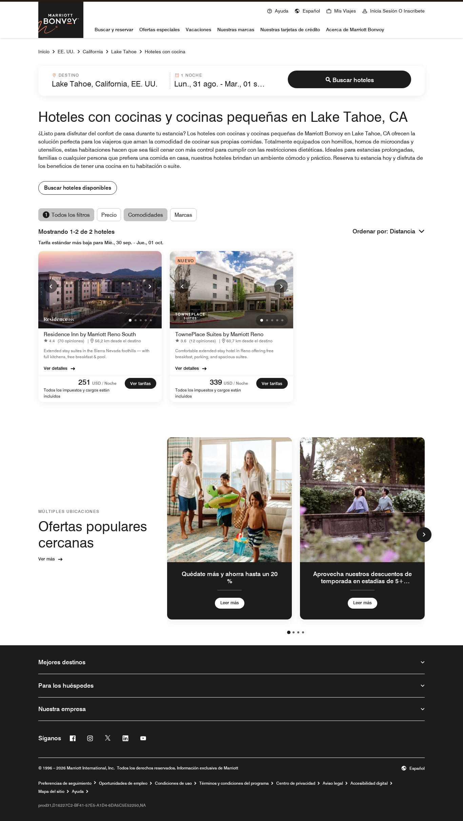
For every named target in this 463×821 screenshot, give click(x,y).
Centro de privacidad (295, 783)
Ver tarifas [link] (140, 383)
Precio (109, 215)
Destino (69, 75)
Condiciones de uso (173, 783)
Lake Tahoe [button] (124, 51)
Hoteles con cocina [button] (165, 51)
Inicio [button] (43, 51)
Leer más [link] (229, 602)
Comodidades (145, 215)
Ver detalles (55, 368)
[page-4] (303, 632)
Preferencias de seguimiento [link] (65, 783)
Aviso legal (333, 783)
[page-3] (298, 632)
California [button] (93, 51)
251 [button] (84, 382)
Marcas (183, 215)
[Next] (149, 286)
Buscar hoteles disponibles (77, 188)
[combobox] (109, 81)
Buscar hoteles (353, 79)
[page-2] (294, 632)
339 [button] (216, 382)
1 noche (191, 75)
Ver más (46, 558)
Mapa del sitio (51, 791)
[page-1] (289, 632)
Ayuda (78, 791)
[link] (65, 341)
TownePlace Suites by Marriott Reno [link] (219, 334)
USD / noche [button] (104, 383)
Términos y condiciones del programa (234, 783)
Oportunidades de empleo (123, 783)
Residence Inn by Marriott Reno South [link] (90, 334)
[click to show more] (424, 534)
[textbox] (109, 83)
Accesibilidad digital (369, 783)
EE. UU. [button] (66, 51)
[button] (307, 10)
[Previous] (50, 286)
